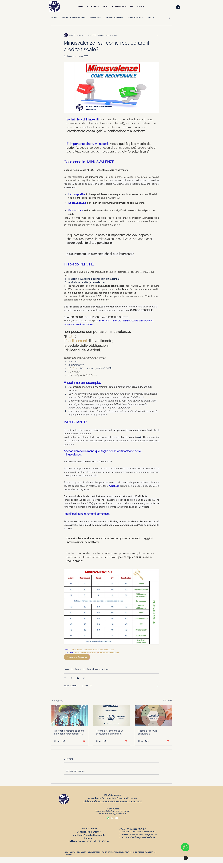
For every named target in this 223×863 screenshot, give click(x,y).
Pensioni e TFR (95, 18)
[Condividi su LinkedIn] (77, 678)
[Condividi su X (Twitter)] (71, 678)
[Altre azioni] (157, 35)
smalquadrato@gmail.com (112, 813)
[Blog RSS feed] (178, 7)
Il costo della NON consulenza (147, 732)
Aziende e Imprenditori (114, 18)
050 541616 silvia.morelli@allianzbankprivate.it (112, 809)
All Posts (54, 18)
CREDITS (68, 854)
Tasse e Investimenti (135, 18)
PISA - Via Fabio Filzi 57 (133, 828)
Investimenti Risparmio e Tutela (73, 18)
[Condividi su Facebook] (65, 678)
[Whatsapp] (108, 818)
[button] (169, 18)
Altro (149, 18)
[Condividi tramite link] (84, 678)
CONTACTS (150, 852)
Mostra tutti (167, 700)
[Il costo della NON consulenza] (153, 715)
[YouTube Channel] (116, 818)
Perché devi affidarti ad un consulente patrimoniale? (109, 732)
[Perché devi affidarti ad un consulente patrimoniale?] (111, 715)
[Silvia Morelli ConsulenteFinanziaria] (112, 818)
